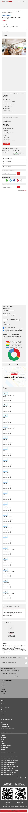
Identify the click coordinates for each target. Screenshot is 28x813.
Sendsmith (24, 190)
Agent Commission (7, 318)
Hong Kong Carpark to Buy (7, 774)
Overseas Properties (5, 726)
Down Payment (6, 313)
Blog (2, 722)
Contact (3, 709)
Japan (2, 741)
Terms (4, 322)
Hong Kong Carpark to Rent (7, 764)
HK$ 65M (11, 634)
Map (3, 33)
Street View (4, 35)
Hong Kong (3, 683)
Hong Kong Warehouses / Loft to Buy (9, 770)
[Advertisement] (14, 73)
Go (18, 173)
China (2, 739)
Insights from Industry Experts (7, 728)
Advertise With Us (5, 707)
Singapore (3, 691)
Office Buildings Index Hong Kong (8, 673)
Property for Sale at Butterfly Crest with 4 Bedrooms (11, 636)
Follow (6, 143)
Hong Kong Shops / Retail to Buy (8, 772)
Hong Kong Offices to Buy (7, 768)
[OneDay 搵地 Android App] (19, 784)
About (2, 703)
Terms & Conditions (18, 806)
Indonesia (3, 695)
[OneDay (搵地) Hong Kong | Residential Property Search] (7, 1)
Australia (3, 735)
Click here (14, 373)
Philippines (3, 687)
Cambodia (3, 737)
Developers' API (4, 724)
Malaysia (3, 693)
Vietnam (3, 685)
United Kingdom (4, 747)
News (2, 705)
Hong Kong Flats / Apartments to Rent (9, 756)
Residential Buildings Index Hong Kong (10, 670)
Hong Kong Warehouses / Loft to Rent (9, 760)
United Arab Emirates (6, 745)
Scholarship (3, 712)
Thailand (3, 689)
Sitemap (3, 716)
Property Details (5, 30)
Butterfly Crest (11, 632)
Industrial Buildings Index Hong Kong (9, 676)
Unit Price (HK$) (6, 308)
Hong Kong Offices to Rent (7, 758)
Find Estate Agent (5, 714)
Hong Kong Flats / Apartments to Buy (9, 766)
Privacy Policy (24, 806)
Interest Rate (19, 318)
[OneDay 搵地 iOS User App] (8, 784)
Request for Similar (14, 811)
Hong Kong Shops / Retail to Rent (8, 762)
